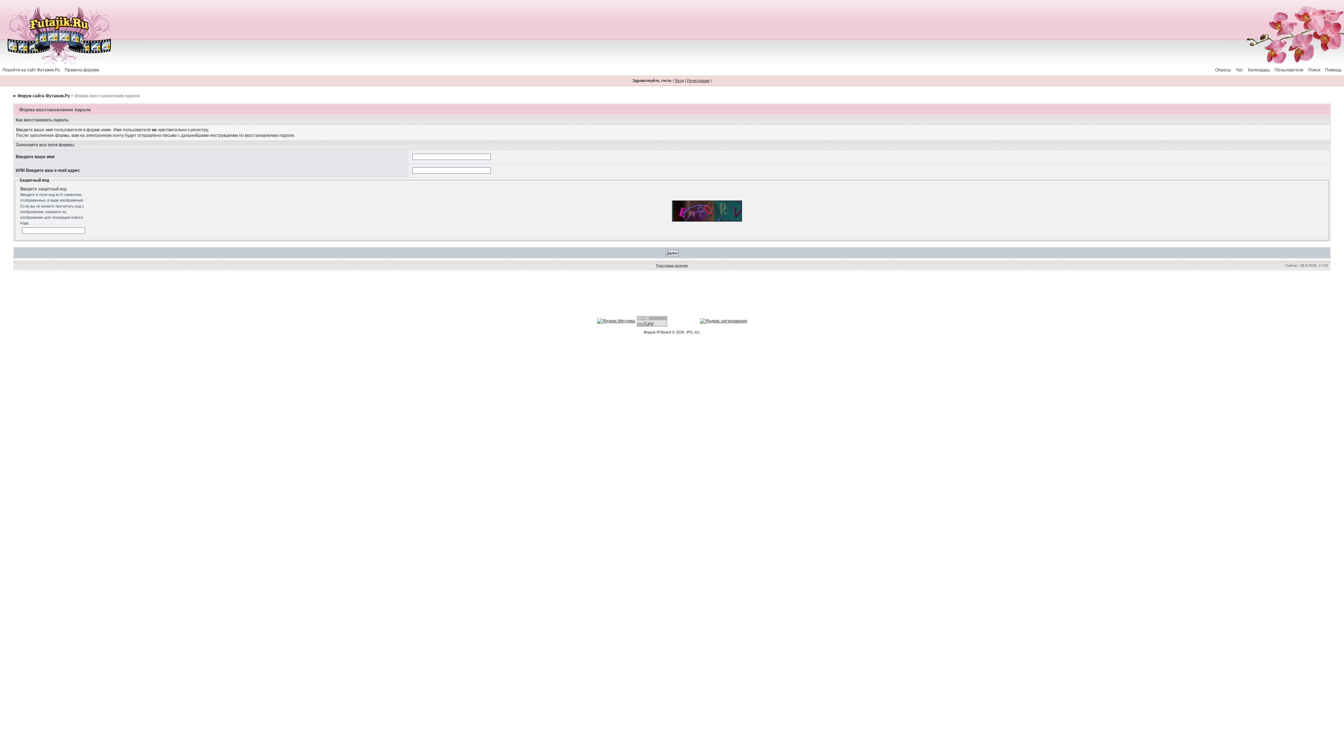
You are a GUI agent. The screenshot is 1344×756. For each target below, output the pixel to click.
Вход (679, 80)
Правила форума (82, 70)
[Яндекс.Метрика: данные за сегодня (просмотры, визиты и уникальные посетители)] (616, 321)
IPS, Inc (693, 332)
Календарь (1259, 70)
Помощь (1333, 70)
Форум (650, 332)
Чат (1239, 70)
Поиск (1314, 70)
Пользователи (1289, 70)
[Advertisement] (672, 294)
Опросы (1223, 70)
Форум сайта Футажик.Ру (44, 95)
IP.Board (664, 332)
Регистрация (698, 80)
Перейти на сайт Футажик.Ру (31, 70)
